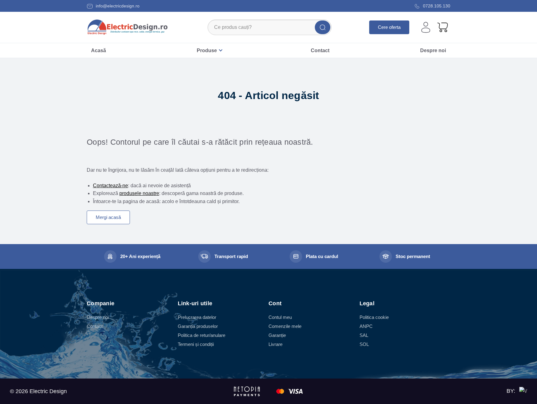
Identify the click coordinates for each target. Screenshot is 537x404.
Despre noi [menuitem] (433, 50)
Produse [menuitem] (207, 50)
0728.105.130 (436, 5)
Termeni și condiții (196, 344)
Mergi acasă (108, 217)
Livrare (275, 344)
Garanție (277, 335)
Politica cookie (374, 317)
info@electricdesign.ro (117, 5)
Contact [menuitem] (320, 50)
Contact (95, 326)
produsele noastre (139, 193)
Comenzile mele (284, 326)
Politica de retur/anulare (201, 335)
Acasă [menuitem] (98, 50)
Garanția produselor (198, 326)
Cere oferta (389, 27)
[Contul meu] (426, 27)
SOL (364, 344)
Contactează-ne (110, 185)
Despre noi (98, 317)
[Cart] (442, 27)
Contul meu (280, 317)
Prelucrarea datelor (197, 317)
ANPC (366, 326)
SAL (364, 335)
